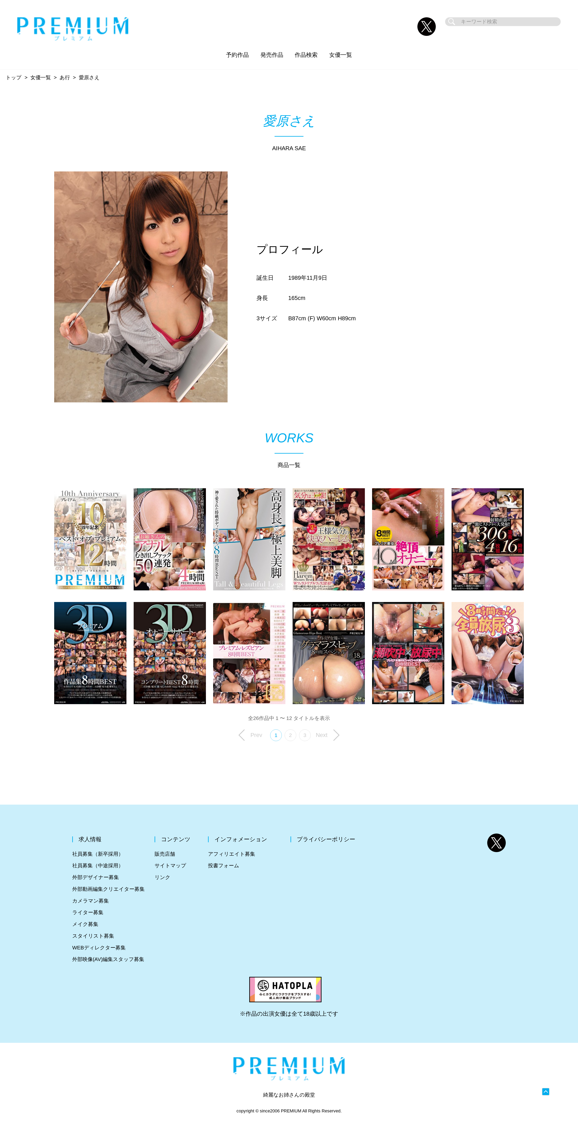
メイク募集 (85, 924)
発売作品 (271, 55)
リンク (162, 877)
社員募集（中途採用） (97, 865)
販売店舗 (165, 854)
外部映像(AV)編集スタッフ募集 (108, 959)
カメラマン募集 (90, 901)
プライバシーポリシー (326, 839)
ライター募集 (87, 912)
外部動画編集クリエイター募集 (108, 889)
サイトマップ (170, 865)
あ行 (65, 77)
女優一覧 (340, 55)
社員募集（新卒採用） (97, 854)
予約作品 (237, 55)
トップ (14, 77)
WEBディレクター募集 (99, 947)
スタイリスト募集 (93, 936)
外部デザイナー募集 (95, 877)
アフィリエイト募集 (231, 854)
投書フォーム (223, 865)
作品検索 (306, 55)
